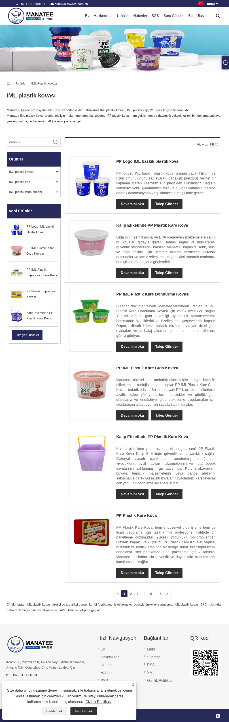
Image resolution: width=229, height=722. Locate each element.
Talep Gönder (166, 204)
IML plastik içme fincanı (25, 192)
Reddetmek (54, 711)
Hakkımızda (103, 16)
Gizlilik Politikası (98, 702)
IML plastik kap (19, 182)
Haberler (140, 16)
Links (151, 649)
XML (151, 673)
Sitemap (153, 657)
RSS (151, 665)
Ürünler (123, 16)
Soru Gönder (173, 16)
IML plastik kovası (44, 83)
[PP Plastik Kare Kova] (91, 553)
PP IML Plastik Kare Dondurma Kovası (152, 294)
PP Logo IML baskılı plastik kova (147, 161)
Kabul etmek (84, 711)
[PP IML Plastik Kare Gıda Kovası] (91, 405)
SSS (155, 16)
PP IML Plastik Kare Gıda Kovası (147, 368)
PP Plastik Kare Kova (136, 515)
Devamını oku (132, 204)
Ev (87, 16)
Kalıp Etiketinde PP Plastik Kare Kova (152, 225)
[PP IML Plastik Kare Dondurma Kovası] (91, 332)
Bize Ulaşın (197, 16)
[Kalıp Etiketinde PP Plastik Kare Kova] (91, 263)
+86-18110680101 (32, 4)
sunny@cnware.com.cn (71, 4)
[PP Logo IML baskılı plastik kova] (91, 199)
